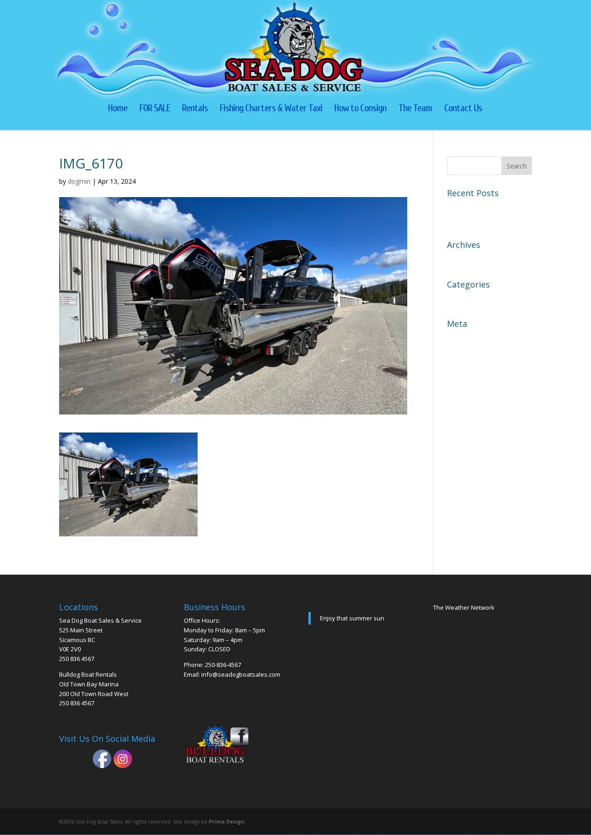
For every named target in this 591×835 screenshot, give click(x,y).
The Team (415, 109)
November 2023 (474, 259)
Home (117, 109)
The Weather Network (464, 607)
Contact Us (463, 109)
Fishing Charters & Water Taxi (271, 109)
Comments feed (474, 371)
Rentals (195, 109)
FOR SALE (154, 109)
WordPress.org (473, 387)
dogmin (79, 181)
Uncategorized (472, 299)
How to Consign (360, 109)
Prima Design (227, 821)
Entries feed (467, 354)
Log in (458, 338)
